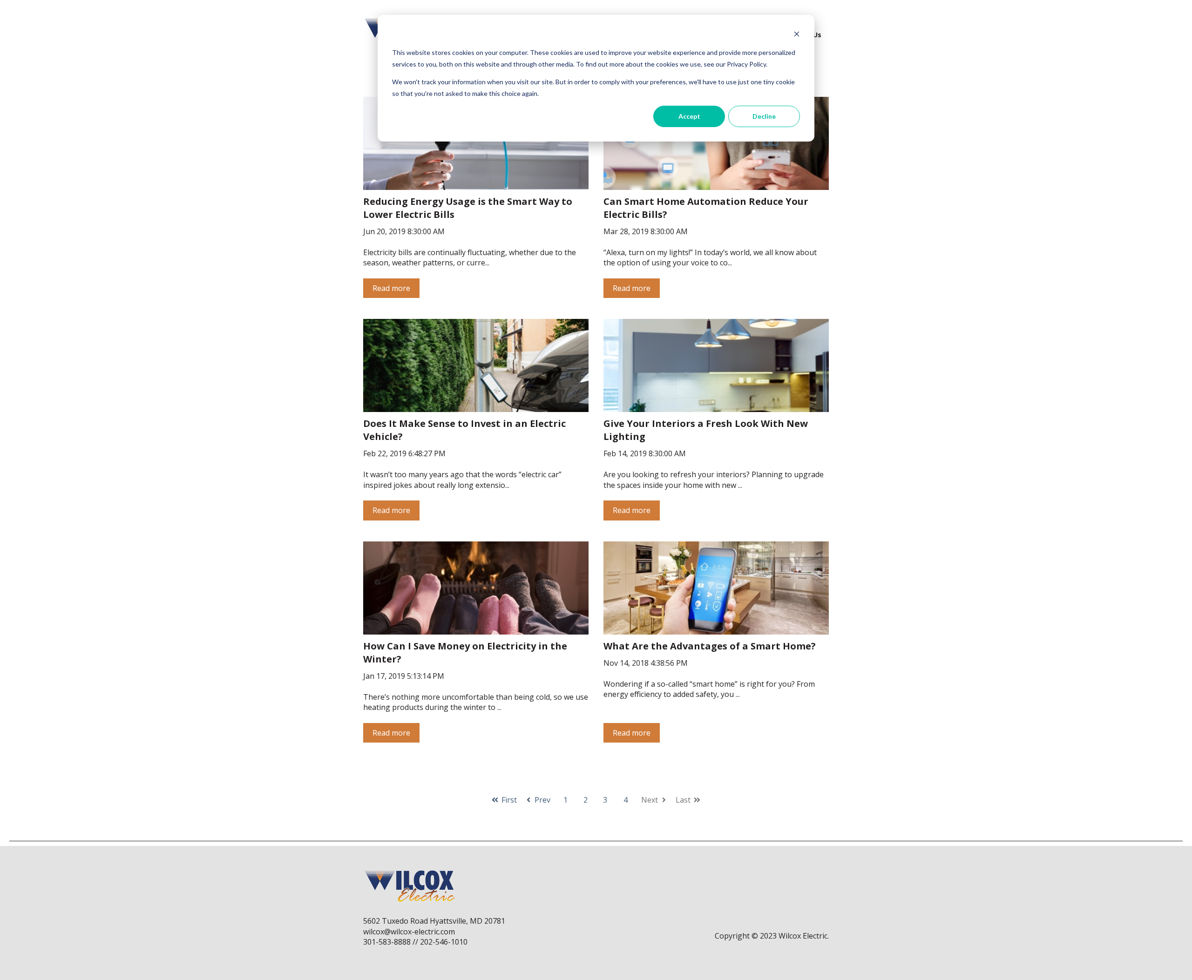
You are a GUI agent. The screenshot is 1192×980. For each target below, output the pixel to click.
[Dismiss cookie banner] (796, 35)
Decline (764, 116)
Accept (689, 116)
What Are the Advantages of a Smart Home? (709, 646)
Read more (391, 288)
